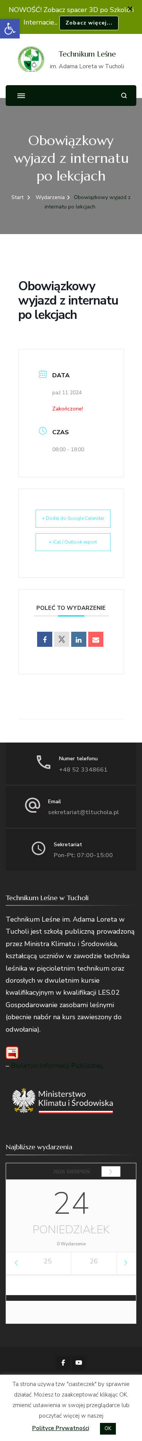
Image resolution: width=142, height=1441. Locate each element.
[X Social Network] (61, 639)
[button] (10, 28)
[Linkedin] (78, 639)
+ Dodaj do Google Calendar (73, 518)
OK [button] (108, 1428)
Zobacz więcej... (89, 22)
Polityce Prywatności (60, 1428)
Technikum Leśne (87, 54)
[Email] (95, 639)
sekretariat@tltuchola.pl (83, 812)
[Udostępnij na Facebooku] (44, 639)
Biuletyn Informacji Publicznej (57, 1065)
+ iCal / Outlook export (73, 542)
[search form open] (124, 95)
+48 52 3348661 (83, 770)
